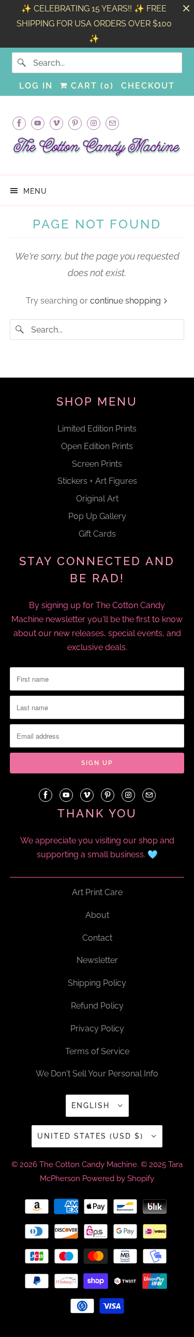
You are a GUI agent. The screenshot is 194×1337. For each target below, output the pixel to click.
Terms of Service (97, 1051)
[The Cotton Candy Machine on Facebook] (19, 123)
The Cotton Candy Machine (88, 1164)
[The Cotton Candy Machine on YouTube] (37, 123)
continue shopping (126, 301)
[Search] (22, 62)
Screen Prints (97, 464)
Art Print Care (97, 892)
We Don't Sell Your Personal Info (97, 1074)
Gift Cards (97, 534)
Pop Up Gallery (97, 516)
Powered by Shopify (118, 1178)
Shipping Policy (97, 983)
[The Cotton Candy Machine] (97, 150)
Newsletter (97, 960)
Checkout (148, 86)
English (92, 1105)
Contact (97, 938)
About (97, 915)
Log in (36, 86)
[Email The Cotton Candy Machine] (112, 123)
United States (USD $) (91, 1136)
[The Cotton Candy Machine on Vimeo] (56, 123)
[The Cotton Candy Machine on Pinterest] (75, 123)
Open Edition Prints (97, 446)
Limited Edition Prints (97, 429)
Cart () (91, 86)
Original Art (97, 499)
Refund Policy (97, 1006)
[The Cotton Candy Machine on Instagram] (93, 123)
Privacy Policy (97, 1028)
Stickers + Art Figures (97, 481)
